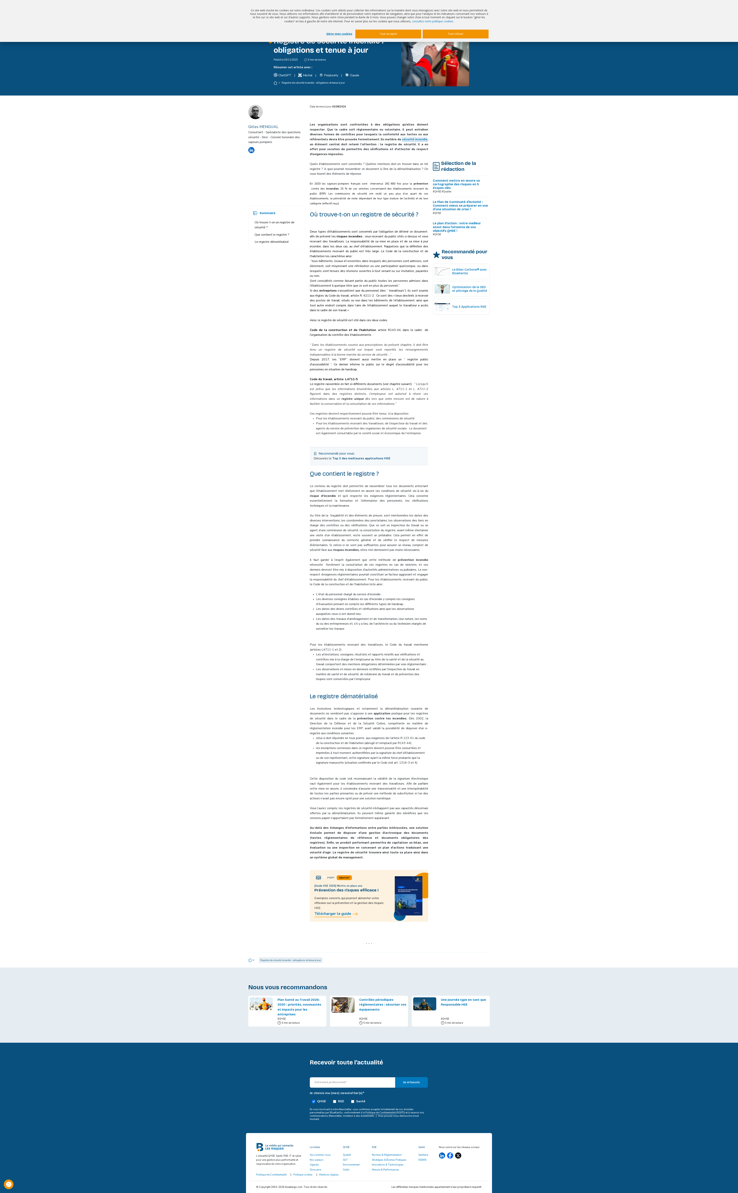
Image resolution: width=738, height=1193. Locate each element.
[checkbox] (369, 1101)
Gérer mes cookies (339, 34)
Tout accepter (388, 34)
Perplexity (331, 75)
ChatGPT (284, 75)
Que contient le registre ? (272, 235)
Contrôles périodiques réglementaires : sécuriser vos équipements (382, 1004)
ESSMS (422, 1160)
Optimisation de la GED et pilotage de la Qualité (469, 289)
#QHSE (437, 213)
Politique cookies (302, 1174)
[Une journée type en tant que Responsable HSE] (424, 1011)
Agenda (314, 1164)
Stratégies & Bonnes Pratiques (389, 1160)
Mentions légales (329, 1174)
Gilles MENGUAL (263, 126)
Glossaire (315, 1169)
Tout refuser (455, 34)
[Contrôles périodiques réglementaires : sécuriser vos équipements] (343, 1011)
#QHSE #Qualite (442, 191)
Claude (354, 75)
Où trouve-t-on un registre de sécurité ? (274, 224)
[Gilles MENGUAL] (251, 150)
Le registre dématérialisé (272, 242)
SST (345, 1160)
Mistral (307, 75)
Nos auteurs (316, 1160)
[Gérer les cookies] (8, 1184)
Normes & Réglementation (387, 1155)
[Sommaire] (255, 213)
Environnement (351, 1164)
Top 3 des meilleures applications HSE (361, 458)
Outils (346, 1169)
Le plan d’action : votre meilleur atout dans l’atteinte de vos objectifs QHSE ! (457, 226)
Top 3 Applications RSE (469, 306)
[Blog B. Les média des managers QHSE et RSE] (280, 1148)
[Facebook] (450, 1155)
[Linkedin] (442, 1155)
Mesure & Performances (385, 1169)
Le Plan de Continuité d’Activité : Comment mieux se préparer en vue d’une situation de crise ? (460, 205)
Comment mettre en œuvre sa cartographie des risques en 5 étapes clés (456, 184)
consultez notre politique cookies (432, 21)
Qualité (347, 1155)
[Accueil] (276, 83)
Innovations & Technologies (387, 1164)
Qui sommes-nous (320, 1155)
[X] (458, 1155)
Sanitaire (423, 1155)
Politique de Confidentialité (380, 1112)
